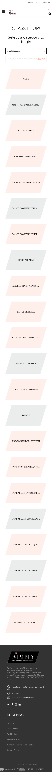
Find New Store (14, 739)
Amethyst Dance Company (26, 105)
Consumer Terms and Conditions (21, 745)
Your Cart (11, 723)
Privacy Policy (13, 750)
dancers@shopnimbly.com (23, 697)
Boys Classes (26, 131)
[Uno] (13, 12)
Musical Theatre (26, 363)
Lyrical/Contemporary (26, 338)
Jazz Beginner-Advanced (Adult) (26, 286)
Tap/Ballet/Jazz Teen (26, 622)
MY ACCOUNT (33, 3)
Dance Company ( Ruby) (26, 182)
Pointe (26, 415)
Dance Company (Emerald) (26, 234)
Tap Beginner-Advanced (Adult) (26, 467)
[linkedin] (20, 705)
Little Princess (26, 312)
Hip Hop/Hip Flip (26, 260)
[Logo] (26, 657)
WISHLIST (46, 3)
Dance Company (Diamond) (26, 208)
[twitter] (8, 705)
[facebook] (12, 705)
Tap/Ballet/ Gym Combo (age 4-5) (26, 493)
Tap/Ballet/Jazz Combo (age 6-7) (26, 570)
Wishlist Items (13, 734)
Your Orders (12, 729)
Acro (26, 79)
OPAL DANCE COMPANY (26, 389)
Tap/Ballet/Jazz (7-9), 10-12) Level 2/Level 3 (26, 545)
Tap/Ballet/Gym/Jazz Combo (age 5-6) (26, 519)
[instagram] (16, 705)
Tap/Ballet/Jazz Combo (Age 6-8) (26, 596)
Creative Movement (26, 156)
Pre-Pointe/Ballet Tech (26, 441)
